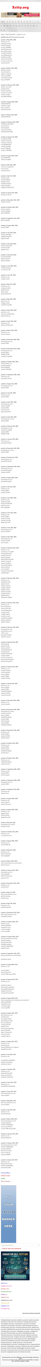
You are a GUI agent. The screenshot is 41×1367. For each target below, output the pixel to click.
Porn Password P (10, 34)
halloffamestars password (14, 1329)
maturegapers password (7, 1323)
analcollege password (24, 1344)
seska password (27, 1342)
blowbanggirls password (23, 1348)
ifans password (18, 1322)
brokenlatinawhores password (9, 1344)
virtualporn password (19, 1337)
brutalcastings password (20, 1338)
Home (3, 21)
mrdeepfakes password (22, 1331)
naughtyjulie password (13, 1352)
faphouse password (32, 1335)
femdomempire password (8, 1327)
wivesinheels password (19, 1335)
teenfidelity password (31, 1337)
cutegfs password (17, 1342)
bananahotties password (13, 1340)
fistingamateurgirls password (9, 1320)
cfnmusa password (12, 1350)
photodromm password (7, 1322)
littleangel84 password (28, 1333)
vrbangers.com (5, 1306)
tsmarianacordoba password (23, 1327)
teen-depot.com (5, 1308)
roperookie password (6, 1335)
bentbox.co (4, 1294)
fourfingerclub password (29, 1322)
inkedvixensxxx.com (6, 1300)
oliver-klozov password (24, 1350)
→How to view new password (11, 1248)
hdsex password (35, 1329)
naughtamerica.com (6, 1286)
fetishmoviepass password (14, 1333)
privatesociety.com (6, 1291)
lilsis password (26, 1329)
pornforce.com (5, 1289)
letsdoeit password (25, 1352)
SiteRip (3, 1178)
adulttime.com (5, 1297)
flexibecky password (27, 1346)
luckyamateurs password (22, 1323)
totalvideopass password (14, 1346)
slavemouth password (7, 1337)
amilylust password (6, 1342)
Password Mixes (5, 1173)
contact (27, 1361)
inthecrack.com (5, 1303)
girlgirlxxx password (22, 1320)
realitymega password (7, 1338)
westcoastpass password (14, 1325)
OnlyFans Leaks (5, 1175)
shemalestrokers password (8, 1331)
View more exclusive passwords (31, 1313)
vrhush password (11, 1348)
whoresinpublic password (28, 1340)
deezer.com (4, 1283)
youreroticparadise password (29, 1325)
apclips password (34, 1320)
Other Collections (5, 1181)
